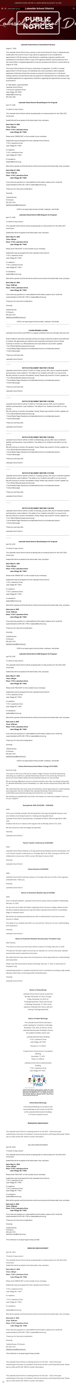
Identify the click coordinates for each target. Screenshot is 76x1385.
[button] (2, 8)
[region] (38, 3)
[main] (38, 22)
